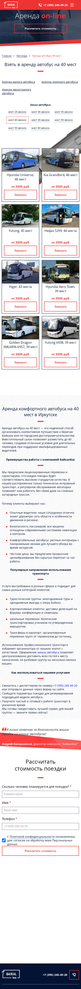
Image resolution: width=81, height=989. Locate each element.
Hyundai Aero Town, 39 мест (60, 289)
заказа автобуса (48, 652)
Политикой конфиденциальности (32, 836)
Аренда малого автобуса (18, 82)
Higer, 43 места (20, 287)
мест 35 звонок (64, 112)
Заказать (20, 194)
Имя (5, 803)
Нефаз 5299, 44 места (60, 231)
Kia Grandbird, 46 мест (60, 175)
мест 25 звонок (17, 112)
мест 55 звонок (17, 128)
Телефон (9, 819)
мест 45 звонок (40, 120)
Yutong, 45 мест (20, 231)
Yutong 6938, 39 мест (60, 342)
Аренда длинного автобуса (59, 82)
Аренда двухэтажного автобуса (16, 91)
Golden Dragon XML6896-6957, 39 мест (20, 344)
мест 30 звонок (40, 112)
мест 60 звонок (40, 128)
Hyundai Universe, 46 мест (20, 177)
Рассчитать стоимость (40, 28)
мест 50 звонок (64, 120)
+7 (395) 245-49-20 (55, 5)
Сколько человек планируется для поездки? (36, 786)
